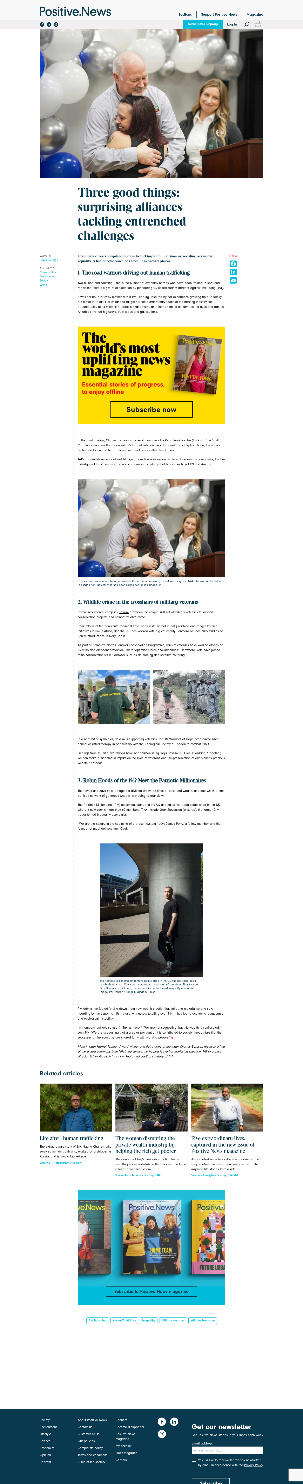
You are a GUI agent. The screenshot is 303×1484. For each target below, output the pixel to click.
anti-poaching (97, 1320)
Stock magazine (126, 1453)
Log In (232, 24)
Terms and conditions (92, 1455)
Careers (121, 1460)
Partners (121, 1420)
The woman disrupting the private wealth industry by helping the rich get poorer (145, 1145)
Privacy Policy (253, 1465)
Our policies (86, 1441)
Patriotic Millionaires (98, 805)
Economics (122, 1175)
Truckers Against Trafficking (197, 288)
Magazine (255, 14)
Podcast (45, 1462)
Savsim (124, 612)
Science (45, 1441)
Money (136, 1175)
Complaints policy (90, 1448)
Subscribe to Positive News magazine (151, 1291)
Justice (195, 1175)
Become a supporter (130, 1427)
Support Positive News (219, 14)
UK (159, 1175)
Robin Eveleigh (49, 260)
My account (124, 1446)
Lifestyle (45, 1162)
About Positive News (92, 1420)
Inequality (148, 1320)
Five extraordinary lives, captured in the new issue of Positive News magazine (222, 1145)
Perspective (61, 1162)
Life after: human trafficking (71, 1138)
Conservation (48, 272)
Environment (47, 276)
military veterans (173, 1320)
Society (44, 280)
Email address (202, 1443)
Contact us (85, 1427)
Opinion (45, 1455)
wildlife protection (203, 1320)
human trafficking (124, 1320)
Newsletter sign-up (203, 24)
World (43, 284)
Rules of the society (91, 1462)
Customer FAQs (88, 1434)
